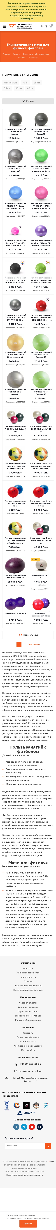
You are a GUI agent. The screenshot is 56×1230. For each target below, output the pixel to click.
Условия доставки (28, 1007)
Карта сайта (28, 1050)
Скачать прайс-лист (28, 1037)
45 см (19, 88)
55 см (7, 88)
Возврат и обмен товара (28, 1015)
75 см (25, 82)
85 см (30, 88)
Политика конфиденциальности (24, 1175)
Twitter (40, 1127)
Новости (28, 968)
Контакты (28, 1032)
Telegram (24, 1127)
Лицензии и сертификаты (28, 985)
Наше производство (28, 972)
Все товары (34, 644)
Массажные (10, 82)
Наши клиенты (28, 977)
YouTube (32, 1127)
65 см (37, 82)
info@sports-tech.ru (30, 1071)
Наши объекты (28, 1041)
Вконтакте (16, 1127)
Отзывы (28, 981)
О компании (28, 962)
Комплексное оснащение (28, 1045)
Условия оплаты (28, 1002)
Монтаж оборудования (28, 1020)
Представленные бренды (28, 990)
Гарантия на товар (28, 1011)
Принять (28, 1223)
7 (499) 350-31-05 (30, 1063)
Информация (28, 997)
